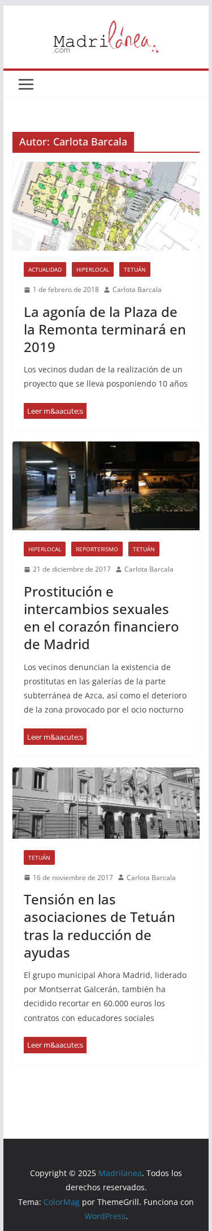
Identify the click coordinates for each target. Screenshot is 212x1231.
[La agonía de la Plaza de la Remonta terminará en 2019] (106, 206)
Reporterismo (97, 549)
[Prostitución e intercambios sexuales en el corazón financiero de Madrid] (106, 485)
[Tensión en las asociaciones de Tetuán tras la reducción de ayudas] (106, 803)
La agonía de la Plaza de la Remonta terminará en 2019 (105, 329)
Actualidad (45, 269)
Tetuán (135, 269)
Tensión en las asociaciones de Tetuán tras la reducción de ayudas (99, 926)
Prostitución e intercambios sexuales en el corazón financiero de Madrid (101, 618)
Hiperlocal (92, 269)
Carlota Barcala (137, 289)
